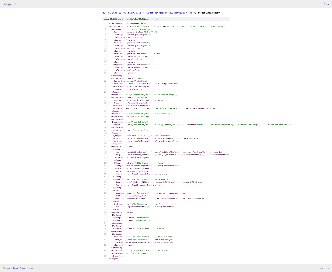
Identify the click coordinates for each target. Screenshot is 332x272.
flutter (106, 12)
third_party (118, 12)
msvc (193, 12)
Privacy (23, 268)
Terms (30, 268)
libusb (130, 12)
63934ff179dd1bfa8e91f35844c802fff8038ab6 (160, 12)
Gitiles (15, 268)
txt (321, 268)
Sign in (326, 4)
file (156, 19)
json (327, 268)
